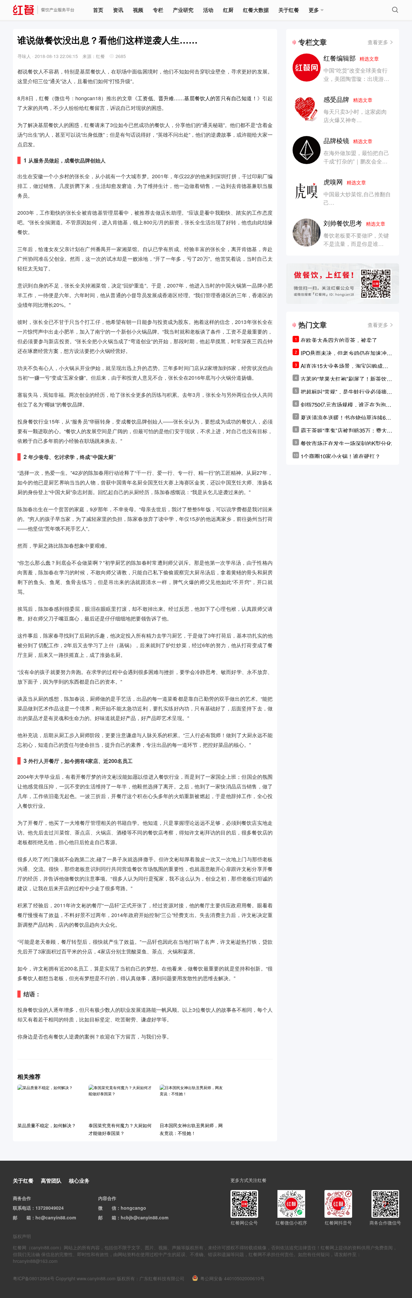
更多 (314, 10)
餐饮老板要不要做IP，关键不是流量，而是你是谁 (356, 239)
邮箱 (26, 1217)
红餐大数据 (256, 10)
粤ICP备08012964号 (33, 1278)
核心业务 (79, 1180)
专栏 (158, 10)
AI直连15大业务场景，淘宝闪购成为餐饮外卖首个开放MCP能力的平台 (344, 366)
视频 (138, 10)
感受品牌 (347, 99)
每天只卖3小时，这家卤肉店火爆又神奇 (355, 115)
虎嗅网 (344, 181)
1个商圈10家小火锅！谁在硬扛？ (340, 456)
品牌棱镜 (347, 140)
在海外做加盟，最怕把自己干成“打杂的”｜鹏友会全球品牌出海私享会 (356, 161)
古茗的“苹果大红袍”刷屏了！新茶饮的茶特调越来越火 (346, 379)
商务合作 (22, 1198)
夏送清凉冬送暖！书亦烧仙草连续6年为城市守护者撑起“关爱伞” (346, 417)
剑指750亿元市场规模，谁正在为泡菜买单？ (346, 404)
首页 (98, 10)
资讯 (118, 10)
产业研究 (183, 10)
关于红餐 (288, 10)
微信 (111, 1208)
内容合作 (107, 1198)
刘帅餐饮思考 (354, 223)
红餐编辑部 (351, 58)
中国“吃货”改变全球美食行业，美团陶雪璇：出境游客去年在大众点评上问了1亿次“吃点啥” (356, 82)
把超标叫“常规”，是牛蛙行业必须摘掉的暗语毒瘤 (346, 391)
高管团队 (51, 1180)
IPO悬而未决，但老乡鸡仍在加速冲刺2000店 (346, 353)
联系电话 (22, 1208)
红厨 (228, 10)
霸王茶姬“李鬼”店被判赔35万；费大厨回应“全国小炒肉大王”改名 (346, 430)
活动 (208, 10)
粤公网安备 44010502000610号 (232, 1278)
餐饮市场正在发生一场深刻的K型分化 (346, 443)
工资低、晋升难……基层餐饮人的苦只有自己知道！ (197, 98)
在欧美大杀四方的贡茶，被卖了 (339, 340)
